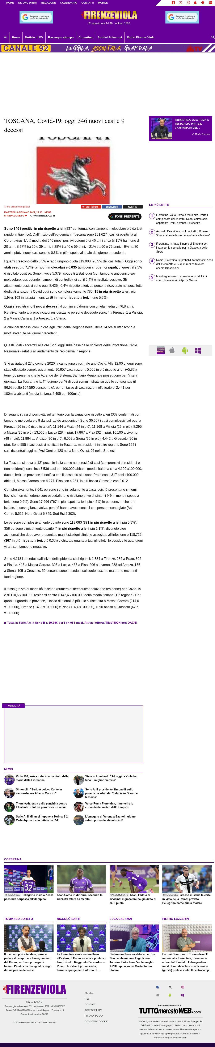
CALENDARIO (68, 2)
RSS (87, 998)
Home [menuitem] (16, 37)
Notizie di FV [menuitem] (34, 37)
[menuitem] (5, 37)
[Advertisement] (180, 521)
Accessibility (93, 1010)
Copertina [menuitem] (86, 37)
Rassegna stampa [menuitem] (61, 37)
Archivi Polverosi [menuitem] (110, 37)
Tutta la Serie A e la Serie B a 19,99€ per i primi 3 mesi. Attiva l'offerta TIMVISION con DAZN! (72, 622)
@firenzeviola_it (43, 215)
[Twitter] (181, 3)
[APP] (161, 350)
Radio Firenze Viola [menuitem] (141, 37)
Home (10, 2)
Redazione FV (15, 215)
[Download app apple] (195, 3)
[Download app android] (203, 3)
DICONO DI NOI (27, 2)
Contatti (90, 1004)
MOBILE (103, 2)
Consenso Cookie (96, 1021)
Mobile (89, 993)
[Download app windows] (210, 3)
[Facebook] (173, 3)
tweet (131, 207)
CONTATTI (87, 2)
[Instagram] (188, 3)
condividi (111, 207)
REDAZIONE (48, 2)
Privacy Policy (94, 1016)
